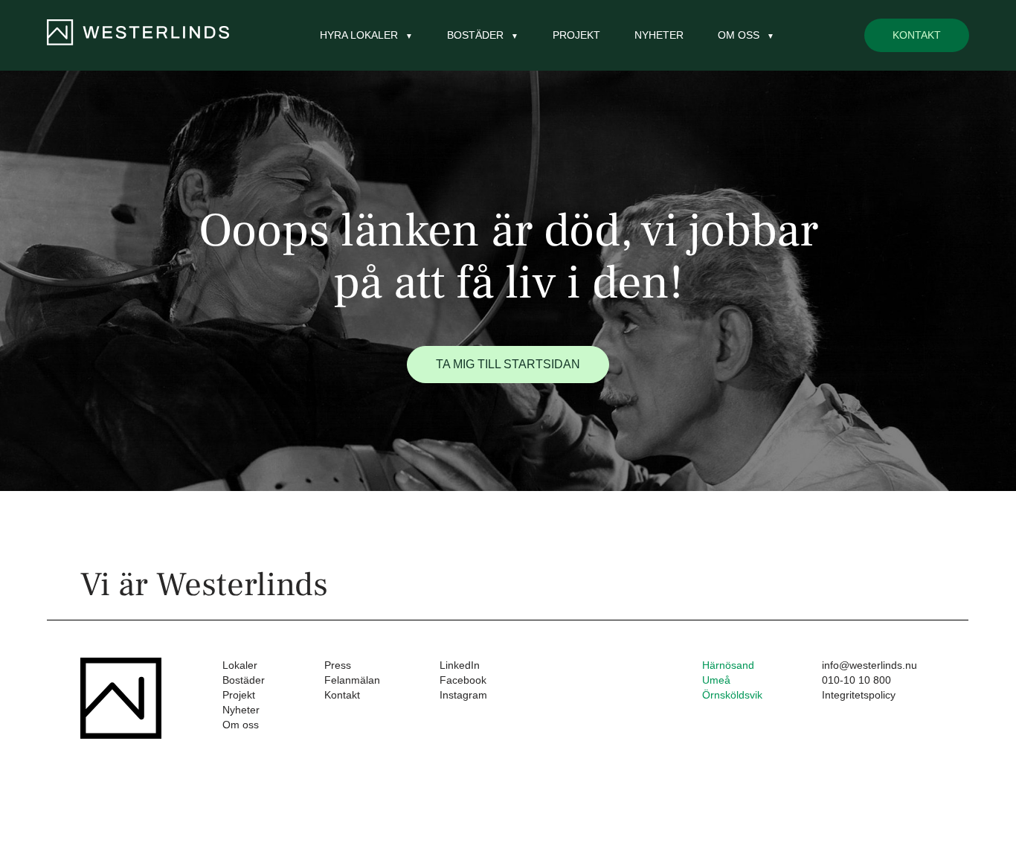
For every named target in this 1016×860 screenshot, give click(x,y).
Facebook (463, 680)
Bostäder (243, 680)
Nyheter (659, 35)
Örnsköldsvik (732, 695)
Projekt (576, 35)
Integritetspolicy (859, 695)
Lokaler (239, 665)
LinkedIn (460, 665)
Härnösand (728, 665)
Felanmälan (352, 680)
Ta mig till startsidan (508, 364)
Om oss (240, 725)
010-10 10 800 (856, 680)
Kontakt (917, 35)
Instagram (463, 695)
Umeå (716, 680)
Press (337, 665)
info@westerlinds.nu (869, 665)
